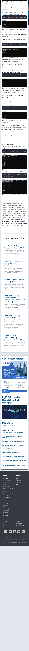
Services (5, 501)
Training (5, 503)
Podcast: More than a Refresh (8, 425)
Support (5, 515)
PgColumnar (6, 486)
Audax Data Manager (6, 483)
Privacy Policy (14, 542)
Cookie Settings (22, 542)
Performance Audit (8, 493)
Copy (25, 17)
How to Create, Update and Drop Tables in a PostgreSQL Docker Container (13, 446)
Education (18, 480)
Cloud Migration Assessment (7, 496)
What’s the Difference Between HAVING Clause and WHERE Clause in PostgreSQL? (13, 451)
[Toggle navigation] (2, 2)
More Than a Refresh (19, 483)
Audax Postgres (7, 480)
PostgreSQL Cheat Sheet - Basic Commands (13, 456)
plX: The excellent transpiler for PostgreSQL (8, 490)
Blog (17, 478)
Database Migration (5, 505)
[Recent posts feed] (12, 430)
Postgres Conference (19, 522)
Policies (5, 526)
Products (5, 478)
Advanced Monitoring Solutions (6, 510)
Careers (5, 523)
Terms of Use (6, 542)
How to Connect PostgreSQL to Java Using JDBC (14, 465)
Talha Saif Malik (4, 433)
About (5, 521)
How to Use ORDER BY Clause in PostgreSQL (13, 441)
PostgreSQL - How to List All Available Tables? (13, 432)
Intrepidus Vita (20, 525)
